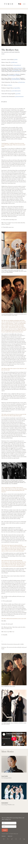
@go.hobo (17, 93)
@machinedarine (15, 79)
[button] (21, 4)
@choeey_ (9, 85)
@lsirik (15, 59)
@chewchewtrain (18, 68)
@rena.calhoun (15, 78)
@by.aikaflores (16, 70)
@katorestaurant (19, 96)
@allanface (17, 74)
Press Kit (10, 836)
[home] (8, 3)
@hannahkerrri (17, 65)
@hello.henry (14, 62)
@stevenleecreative (16, 91)
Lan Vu (5, 101)
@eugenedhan (16, 88)
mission (4, 836)
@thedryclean (21, 82)
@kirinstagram (12, 75)
